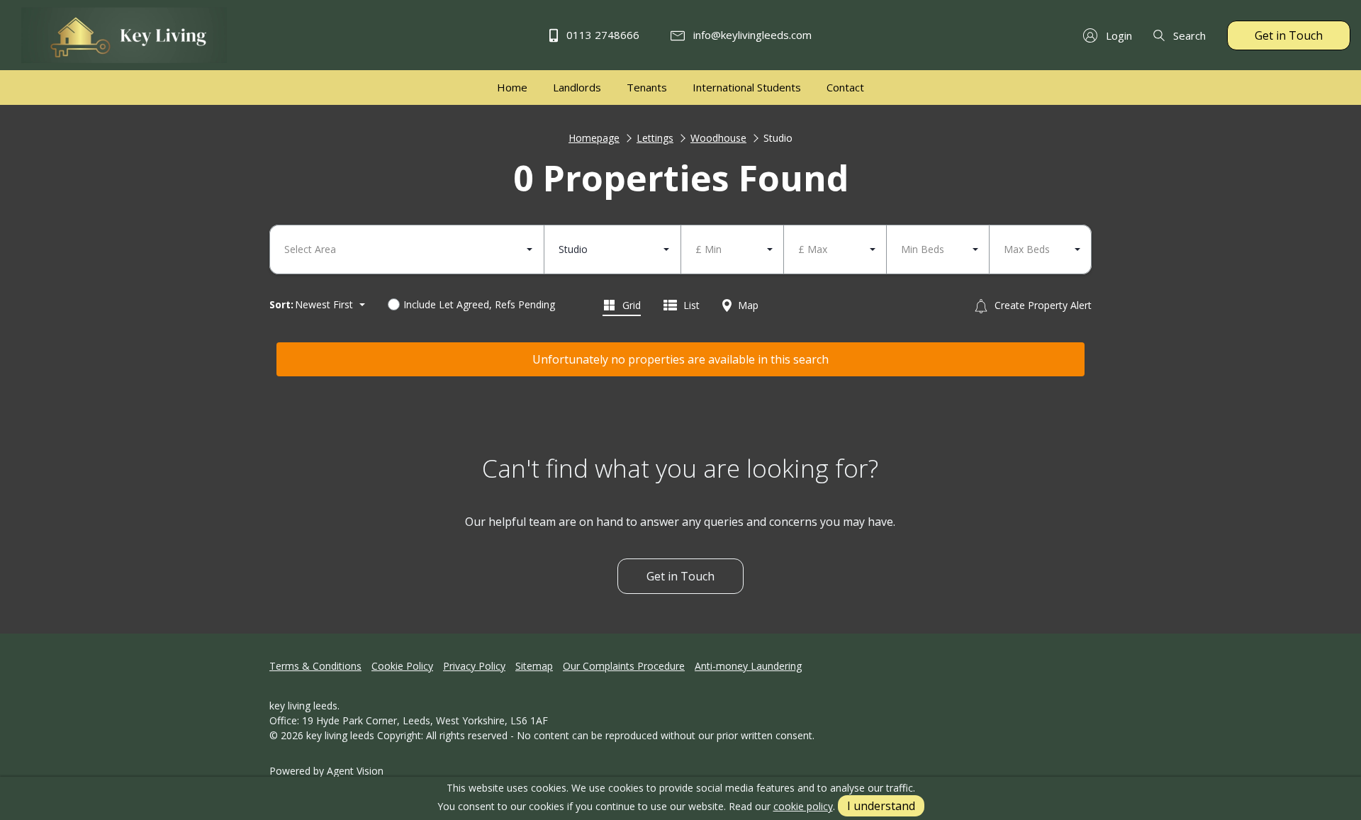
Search (1188, 35)
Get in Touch (1289, 35)
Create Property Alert (1042, 305)
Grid (630, 305)
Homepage (594, 138)
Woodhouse (718, 138)
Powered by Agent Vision (326, 770)
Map (746, 305)
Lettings (655, 138)
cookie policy (803, 806)
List (690, 305)
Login (1117, 35)
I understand (881, 806)
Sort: (281, 304)
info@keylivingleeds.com (751, 35)
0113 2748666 (601, 35)
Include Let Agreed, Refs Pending (479, 304)
